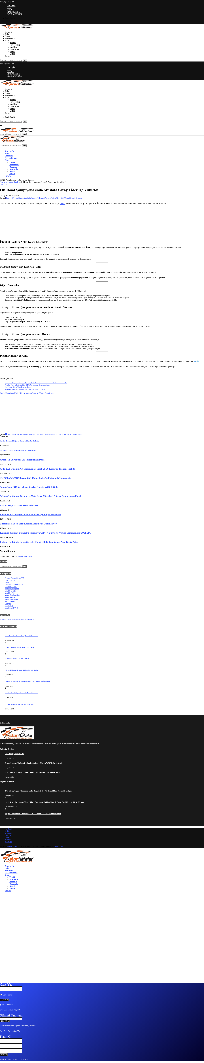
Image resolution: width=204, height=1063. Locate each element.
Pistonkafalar (12, 846)
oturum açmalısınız (25, 556)
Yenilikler (11, 608)
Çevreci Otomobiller (14, 578)
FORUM (10, 10)
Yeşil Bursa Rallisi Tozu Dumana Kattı (18, 387)
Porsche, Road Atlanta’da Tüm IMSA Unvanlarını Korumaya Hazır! (27, 385)
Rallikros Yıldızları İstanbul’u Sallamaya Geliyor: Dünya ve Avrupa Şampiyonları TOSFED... (45, 533)
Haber (7, 34)
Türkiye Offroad (26, 393)
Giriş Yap (16, 1031)
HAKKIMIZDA (13, 12)
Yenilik (13, 43)
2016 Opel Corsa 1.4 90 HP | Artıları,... (17, 659)
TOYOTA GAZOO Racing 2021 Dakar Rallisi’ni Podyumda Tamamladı (35, 478)
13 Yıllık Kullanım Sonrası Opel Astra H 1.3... (20, 704)
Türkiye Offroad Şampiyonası (43, 393)
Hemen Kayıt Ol (14, 1010)
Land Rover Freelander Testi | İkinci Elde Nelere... (21, 636)
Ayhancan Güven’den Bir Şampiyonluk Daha (22, 459)
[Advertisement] (83, 223)
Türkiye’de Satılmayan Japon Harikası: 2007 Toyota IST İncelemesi (27, 681)
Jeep (62, 203)
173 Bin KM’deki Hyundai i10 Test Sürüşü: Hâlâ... (21, 670)
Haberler (11, 587)
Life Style (10, 591)
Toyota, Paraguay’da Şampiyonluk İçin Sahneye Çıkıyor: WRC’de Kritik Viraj (33, 763)
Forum (7, 56)
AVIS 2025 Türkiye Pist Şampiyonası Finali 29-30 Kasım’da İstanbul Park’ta (37, 469)
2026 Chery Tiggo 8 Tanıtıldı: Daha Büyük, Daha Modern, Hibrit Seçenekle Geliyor (38, 791)
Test (8, 604)
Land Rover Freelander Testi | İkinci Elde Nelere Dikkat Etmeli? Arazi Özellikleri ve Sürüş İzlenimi (44, 802)
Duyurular (14, 49)
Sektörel (8, 36)
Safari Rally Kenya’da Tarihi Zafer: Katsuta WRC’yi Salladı (25, 389)
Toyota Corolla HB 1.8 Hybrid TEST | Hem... (20, 647)
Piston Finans (10, 38)
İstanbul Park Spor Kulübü (10, 393)
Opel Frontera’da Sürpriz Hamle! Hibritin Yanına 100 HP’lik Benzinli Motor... (33, 772)
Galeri (12, 52)
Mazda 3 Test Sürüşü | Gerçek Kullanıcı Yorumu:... (21, 693)
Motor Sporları (14, 182)
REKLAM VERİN (14, 14)
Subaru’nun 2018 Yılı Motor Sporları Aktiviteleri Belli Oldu (29, 487)
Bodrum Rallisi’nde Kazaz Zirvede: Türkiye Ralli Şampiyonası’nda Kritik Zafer (39, 542)
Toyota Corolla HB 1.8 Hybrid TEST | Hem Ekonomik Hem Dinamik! (33, 814)
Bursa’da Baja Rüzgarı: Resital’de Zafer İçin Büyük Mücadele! (30, 514)
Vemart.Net (58, 846)
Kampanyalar (12, 589)
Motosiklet (15, 45)
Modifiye (13, 47)
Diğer (7, 40)
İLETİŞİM (11, 6)
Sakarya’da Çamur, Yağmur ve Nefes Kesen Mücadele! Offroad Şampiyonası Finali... (41, 496)
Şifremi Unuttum (6, 1005)
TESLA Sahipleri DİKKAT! (14, 754)
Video (12, 54)
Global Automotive (14, 584)
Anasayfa (8, 32)
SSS (9, 8)
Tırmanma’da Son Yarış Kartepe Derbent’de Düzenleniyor (28, 523)
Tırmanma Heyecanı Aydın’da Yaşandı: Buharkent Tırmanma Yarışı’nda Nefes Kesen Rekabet (36, 383)
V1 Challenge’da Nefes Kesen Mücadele (19, 505)
